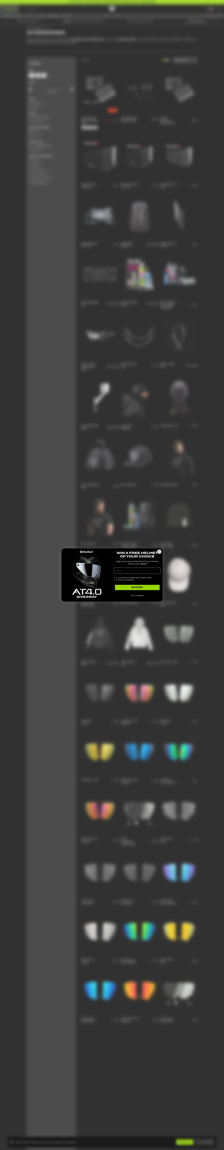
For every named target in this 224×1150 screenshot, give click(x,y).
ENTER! (137, 587)
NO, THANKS (137, 595)
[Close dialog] (159, 552)
